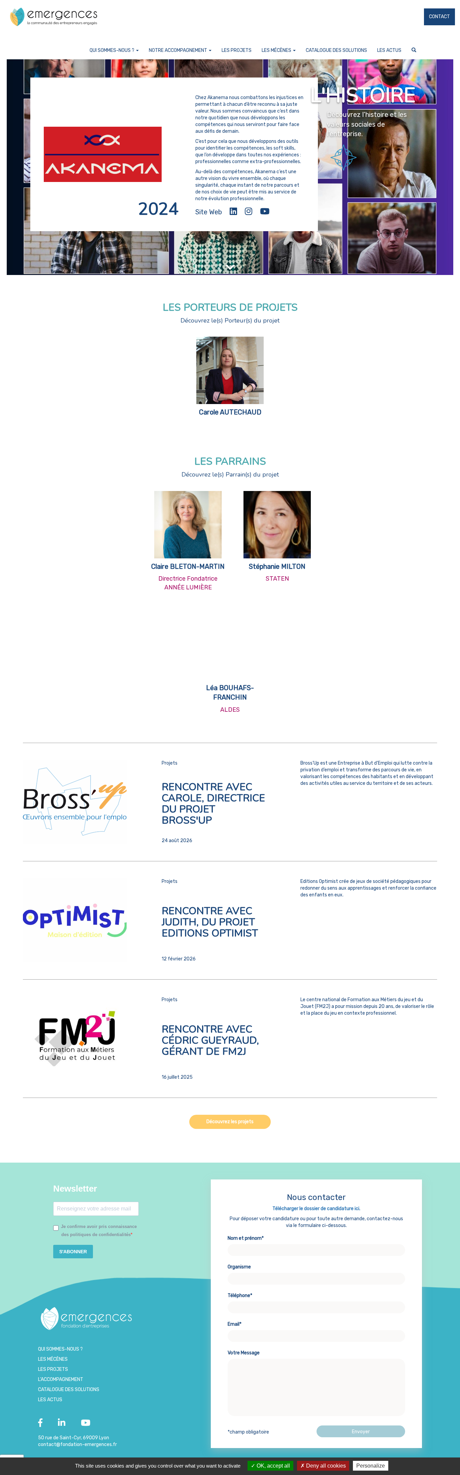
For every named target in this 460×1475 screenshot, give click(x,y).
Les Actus (389, 50)
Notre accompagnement (178, 50)
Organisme (239, 1267)
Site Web (208, 212)
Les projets (237, 50)
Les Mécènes (277, 50)
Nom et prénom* (246, 1238)
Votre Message (244, 1353)
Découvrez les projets (230, 1122)
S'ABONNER (73, 1251)
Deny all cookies (325, 1466)
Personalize (370, 1466)
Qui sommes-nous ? (112, 50)
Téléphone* (240, 1295)
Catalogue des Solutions (336, 50)
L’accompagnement (60, 1379)
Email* (234, 1324)
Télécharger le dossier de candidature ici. (316, 1208)
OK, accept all (272, 1466)
